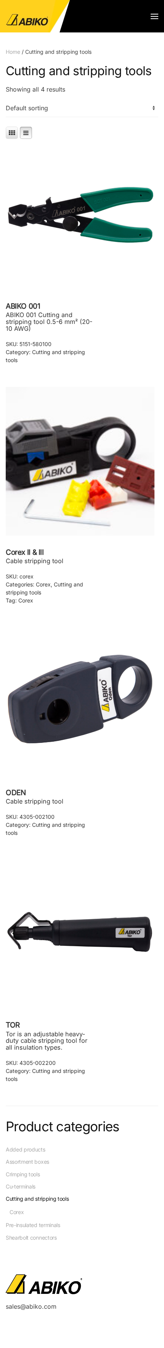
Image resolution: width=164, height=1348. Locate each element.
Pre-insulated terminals (33, 1225)
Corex (43, 584)
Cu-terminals (20, 1186)
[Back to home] (35, 16)
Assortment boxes (27, 1161)
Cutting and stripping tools (37, 1198)
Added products (25, 1149)
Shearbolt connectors (31, 1237)
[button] (154, 16)
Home (13, 51)
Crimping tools (23, 1174)
